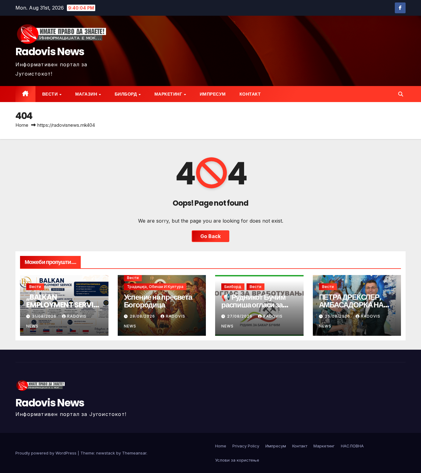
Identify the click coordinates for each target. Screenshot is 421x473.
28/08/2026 (143, 316)
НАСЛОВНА (352, 445)
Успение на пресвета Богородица (158, 301)
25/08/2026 (338, 316)
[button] (400, 94)
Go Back (210, 236)
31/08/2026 (45, 316)
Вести (50, 94)
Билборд (126, 94)
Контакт (250, 94)
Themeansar (134, 452)
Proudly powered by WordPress (46, 452)
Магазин (86, 94)
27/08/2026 (240, 316)
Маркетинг (168, 94)
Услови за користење (237, 460)
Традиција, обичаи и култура (155, 286)
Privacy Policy (245, 445)
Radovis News (49, 51)
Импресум (213, 94)
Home (21, 125)
